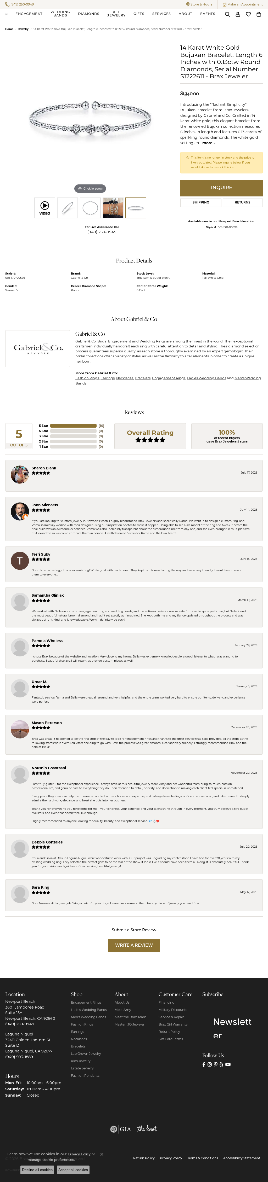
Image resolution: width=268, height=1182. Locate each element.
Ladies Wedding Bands (206, 378)
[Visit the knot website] (147, 1129)
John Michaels (45, 505)
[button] (199, 4)
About (185, 14)
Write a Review (134, 946)
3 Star (43, 436)
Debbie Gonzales (47, 842)
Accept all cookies (73, 1170)
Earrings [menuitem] (77, 1032)
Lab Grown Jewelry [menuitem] (86, 1054)
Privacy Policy (171, 1158)
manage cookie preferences (51, 1159)
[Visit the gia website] (120, 1129)
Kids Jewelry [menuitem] (81, 1061)
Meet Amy (123, 1010)
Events (207, 14)
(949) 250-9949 (101, 232)
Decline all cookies (37, 1170)
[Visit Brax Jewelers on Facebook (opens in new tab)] (203, 1064)
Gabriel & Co (79, 278)
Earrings (107, 378)
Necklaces (124, 378)
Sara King (40, 887)
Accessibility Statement (241, 1158)
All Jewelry (116, 13)
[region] (90, 116)
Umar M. (39, 682)
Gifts (138, 14)
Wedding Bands (60, 13)
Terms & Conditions (202, 1158)
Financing (166, 1002)
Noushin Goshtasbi (49, 768)
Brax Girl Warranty (173, 1024)
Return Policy (169, 1032)
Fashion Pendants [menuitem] (85, 1076)
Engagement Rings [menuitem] (86, 1002)
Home (9, 29)
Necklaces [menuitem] (79, 1039)
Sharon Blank (44, 468)
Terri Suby (41, 554)
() (101, 426)
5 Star (43, 426)
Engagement (29, 14)
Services (161, 14)
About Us (122, 1002)
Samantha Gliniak (48, 595)
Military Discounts (173, 1010)
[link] (19, 4)
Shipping (201, 202)
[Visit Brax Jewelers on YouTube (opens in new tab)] (228, 1064)
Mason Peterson (47, 723)
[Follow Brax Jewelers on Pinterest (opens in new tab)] (215, 1064)
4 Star (43, 431)
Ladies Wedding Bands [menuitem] (89, 1010)
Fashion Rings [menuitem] (82, 1024)
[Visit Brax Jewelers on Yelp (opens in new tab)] (221, 1064)
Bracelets (142, 378)
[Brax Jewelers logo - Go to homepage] (6, 14)
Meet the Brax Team (130, 1017)
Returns (242, 202)
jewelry (23, 29)
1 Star (44, 447)
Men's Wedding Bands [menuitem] (88, 1017)
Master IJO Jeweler (129, 1024)
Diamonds (88, 14)
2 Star (43, 441)
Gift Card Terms (171, 1039)
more (208, 143)
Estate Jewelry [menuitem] (82, 1068)
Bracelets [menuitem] (78, 1046)
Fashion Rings (87, 378)
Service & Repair (171, 1017)
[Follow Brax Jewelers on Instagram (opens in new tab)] (210, 1064)
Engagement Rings (168, 378)
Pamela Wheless (47, 641)
